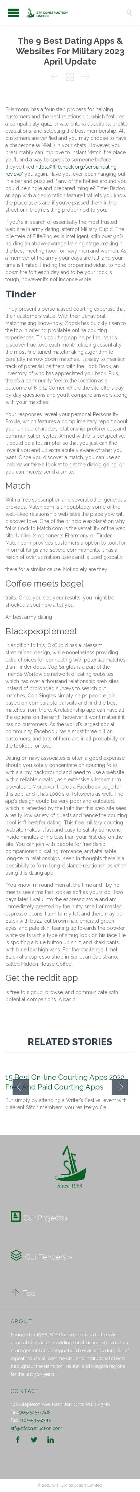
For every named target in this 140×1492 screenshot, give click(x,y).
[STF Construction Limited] (75, 12)
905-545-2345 (35, 1420)
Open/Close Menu (13, 12)
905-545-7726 (34, 1412)
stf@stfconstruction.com (36, 1428)
